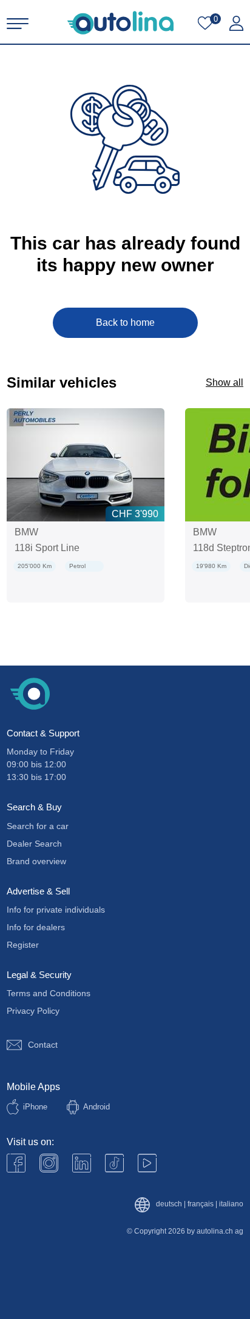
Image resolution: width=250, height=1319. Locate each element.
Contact (43, 1045)
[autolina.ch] (120, 22)
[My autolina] (236, 24)
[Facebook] (16, 1163)
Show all (224, 382)
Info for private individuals (56, 909)
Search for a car (38, 826)
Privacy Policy (33, 1011)
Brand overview (36, 861)
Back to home (125, 322)
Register (23, 945)
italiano (231, 1204)
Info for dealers (36, 927)
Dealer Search (34, 843)
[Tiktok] (114, 1163)
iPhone (35, 1106)
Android (96, 1106)
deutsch (169, 1204)
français (200, 1204)
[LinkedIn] (81, 1163)
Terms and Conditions (48, 993)
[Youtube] (48, 1163)
